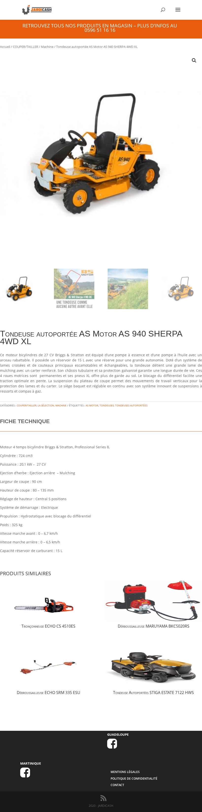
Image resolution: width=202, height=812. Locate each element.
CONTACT (117, 785)
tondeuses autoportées (131, 405)
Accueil (5, 46)
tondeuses (107, 405)
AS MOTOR (92, 405)
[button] (194, 60)
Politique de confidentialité (134, 778)
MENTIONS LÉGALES (125, 772)
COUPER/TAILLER (25, 46)
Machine (47, 46)
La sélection (46, 405)
